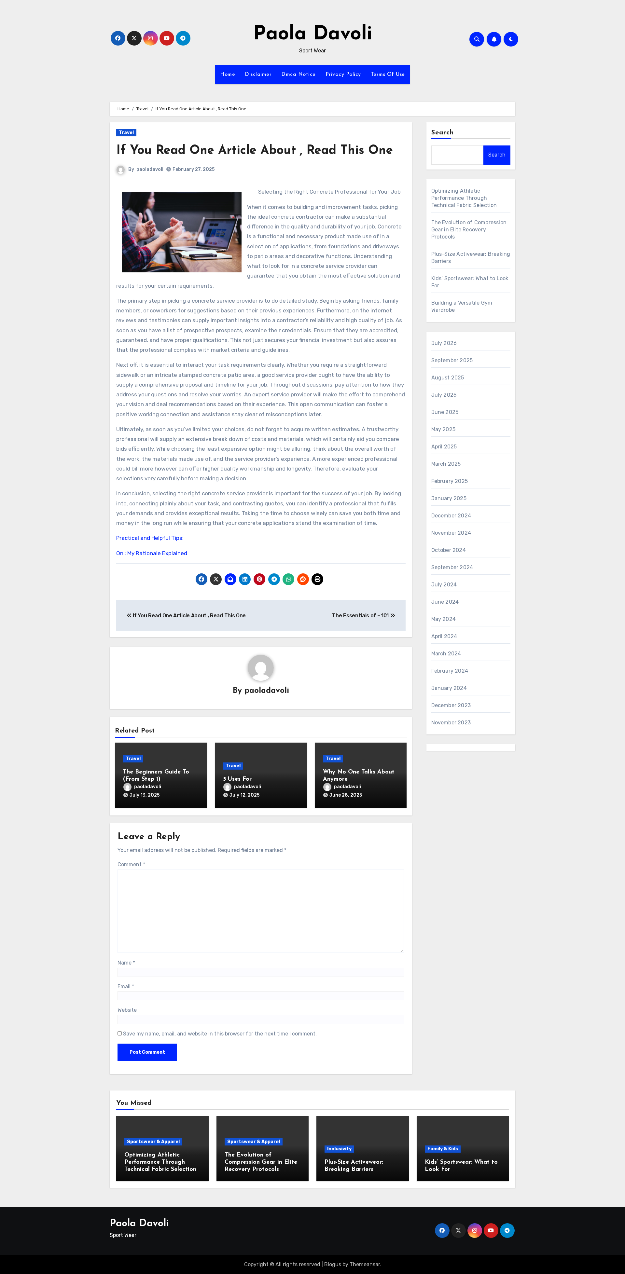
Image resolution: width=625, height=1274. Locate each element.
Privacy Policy (343, 74)
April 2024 (444, 636)
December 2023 (451, 705)
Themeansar (365, 1264)
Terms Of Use (388, 74)
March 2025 (446, 464)
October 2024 (448, 550)
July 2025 (444, 395)
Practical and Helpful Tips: (150, 538)
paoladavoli (149, 169)
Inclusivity (339, 1149)
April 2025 (444, 447)
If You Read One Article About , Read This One (254, 150)
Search (442, 133)
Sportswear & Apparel (153, 1141)
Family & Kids (442, 1149)
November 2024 (451, 533)
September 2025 (452, 360)
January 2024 (449, 688)
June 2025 (445, 412)
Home (227, 74)
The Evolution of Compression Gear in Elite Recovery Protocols (469, 229)
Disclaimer (258, 74)
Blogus (332, 1264)
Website (127, 1010)
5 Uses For (237, 779)
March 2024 (446, 654)
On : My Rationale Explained (151, 553)
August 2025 (447, 378)
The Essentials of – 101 (361, 615)
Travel (126, 132)
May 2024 (443, 619)
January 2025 (448, 498)
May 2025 (443, 429)
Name (126, 963)
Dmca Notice (298, 74)
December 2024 (451, 516)
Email (126, 986)
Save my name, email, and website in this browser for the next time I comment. (220, 1034)
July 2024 (444, 585)
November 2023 (451, 722)
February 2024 (449, 671)
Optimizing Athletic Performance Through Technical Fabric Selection (464, 198)
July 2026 (444, 343)
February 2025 (449, 481)
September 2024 (452, 567)
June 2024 (445, 602)
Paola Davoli (312, 34)
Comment (131, 864)
